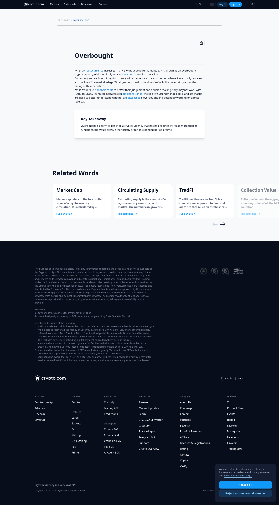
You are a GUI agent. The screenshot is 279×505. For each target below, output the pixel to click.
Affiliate (184, 437)
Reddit (231, 419)
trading (128, 74)
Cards (75, 417)
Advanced (40, 408)
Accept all (245, 485)
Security (185, 425)
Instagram (233, 431)
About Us (185, 402)
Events (231, 414)
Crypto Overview (149, 448)
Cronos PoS (111, 429)
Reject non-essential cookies (245, 493)
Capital (184, 460)
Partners (185, 419)
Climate (184, 454)
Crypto (76, 402)
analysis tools (105, 90)
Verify (183, 466)
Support (144, 443)
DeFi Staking (79, 441)
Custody (109, 402)
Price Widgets (147, 431)
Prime (75, 452)
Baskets (76, 423)
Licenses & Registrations (195, 443)
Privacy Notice (209, 490)
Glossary (144, 425)
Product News (235, 408)
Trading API (111, 408)
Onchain (40, 414)
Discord (232, 425)
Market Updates (149, 408)
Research (144, 402)
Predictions (111, 414)
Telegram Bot (147, 437)
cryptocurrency (93, 70)
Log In (222, 4)
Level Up (40, 419)
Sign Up (235, 4)
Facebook (233, 437)
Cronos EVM (111, 435)
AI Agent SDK (112, 452)
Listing (184, 448)
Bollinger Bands (132, 94)
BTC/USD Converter (151, 419)
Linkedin (232, 443)
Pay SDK (109, 446)
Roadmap (186, 408)
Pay (74, 446)
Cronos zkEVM (113, 441)
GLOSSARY (63, 20)
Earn (74, 429)
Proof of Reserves (191, 431)
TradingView (234, 448)
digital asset (132, 97)
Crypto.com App (44, 402)
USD (240, 378)
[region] (245, 483)
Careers (185, 414)
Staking (76, 435)
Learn (142, 414)
